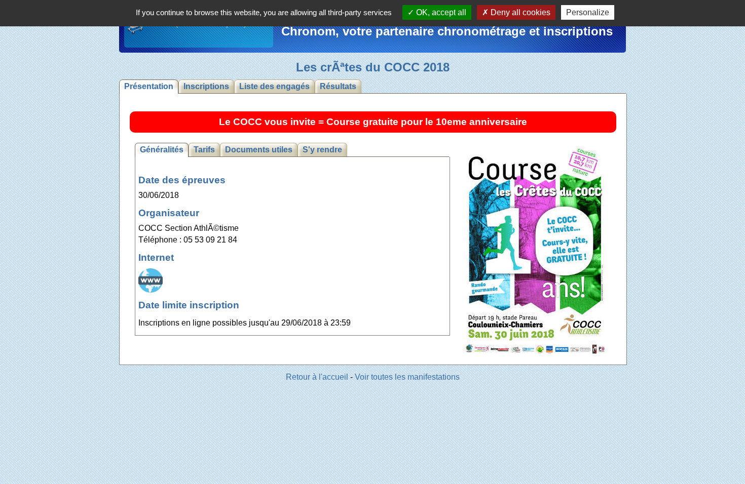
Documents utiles (258, 149)
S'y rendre (322, 149)
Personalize (587, 12)
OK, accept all (440, 12)
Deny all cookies (519, 12)
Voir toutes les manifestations (407, 377)
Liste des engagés (274, 86)
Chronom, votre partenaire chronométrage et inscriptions (447, 31)
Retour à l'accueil (317, 377)
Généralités (161, 149)
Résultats (338, 86)
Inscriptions (206, 86)
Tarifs (204, 149)
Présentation (148, 86)
